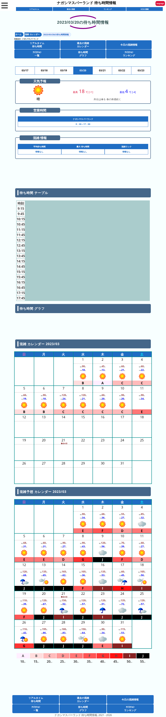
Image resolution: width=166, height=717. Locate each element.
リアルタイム (34, 9)
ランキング (108, 9)
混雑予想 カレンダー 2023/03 (43, 491)
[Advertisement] (83, 175)
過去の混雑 (71, 9)
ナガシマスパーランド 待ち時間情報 (86, 2)
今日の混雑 (144, 9)
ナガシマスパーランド (30, 39)
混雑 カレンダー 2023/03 (39, 344)
